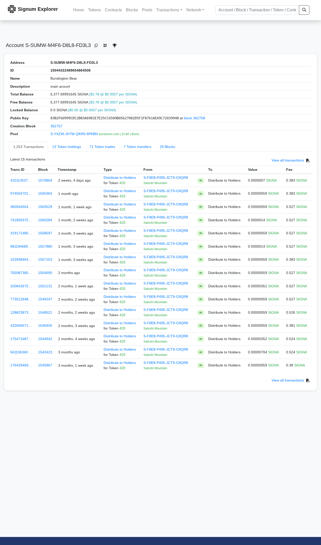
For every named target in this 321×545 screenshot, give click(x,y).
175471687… (21, 339)
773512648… (21, 299)
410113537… (20, 180)
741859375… (21, 220)
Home (78, 10)
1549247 (45, 299)
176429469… (21, 365)
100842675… (21, 286)
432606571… (21, 325)
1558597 (45, 233)
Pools (147, 10)
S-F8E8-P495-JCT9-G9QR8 (165, 178)
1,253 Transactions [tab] (28, 147)
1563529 (45, 207)
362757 (56, 126)
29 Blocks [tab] (167, 147)
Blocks (132, 10)
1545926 (45, 325)
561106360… (20, 352)
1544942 (45, 339)
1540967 (45, 365)
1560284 (45, 220)
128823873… (21, 312)
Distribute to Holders (120, 178)
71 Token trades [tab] (102, 147)
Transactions (167, 10)
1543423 (45, 352)
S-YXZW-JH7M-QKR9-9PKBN (74, 134)
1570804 (45, 180)
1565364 (45, 193)
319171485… (21, 233)
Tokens (94, 10)
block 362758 (194, 118)
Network (193, 10)
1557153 (45, 259)
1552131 (45, 286)
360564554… (21, 207)
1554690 (45, 273)
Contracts (113, 10)
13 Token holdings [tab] (66, 147)
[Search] (304, 10)
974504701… (21, 193)
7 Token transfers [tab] (137, 147)
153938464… (21, 259)
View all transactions (288, 160)
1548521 (45, 312)
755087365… (21, 273)
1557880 (45, 246)
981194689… (20, 246)
